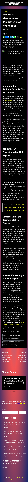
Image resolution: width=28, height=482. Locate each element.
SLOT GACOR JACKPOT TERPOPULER (13, 341)
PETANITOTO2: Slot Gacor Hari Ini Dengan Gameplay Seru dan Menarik (14, 425)
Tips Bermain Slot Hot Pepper (11, 345)
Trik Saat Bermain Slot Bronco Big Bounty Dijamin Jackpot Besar (14, 381)
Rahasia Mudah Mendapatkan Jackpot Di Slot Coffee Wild (7, 357)
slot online (5, 467)
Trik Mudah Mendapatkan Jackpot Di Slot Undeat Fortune (14, 207)
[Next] (23, 383)
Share (20, 37)
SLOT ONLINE (5, 11)
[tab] (10, 391)
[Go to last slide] (4, 383)
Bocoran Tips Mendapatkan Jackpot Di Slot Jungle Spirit (21, 357)
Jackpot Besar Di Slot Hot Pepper (12, 335)
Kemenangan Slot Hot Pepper (11, 338)
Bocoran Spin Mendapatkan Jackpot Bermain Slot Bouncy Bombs (13, 434)
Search (4, 410)
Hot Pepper (8, 100)
